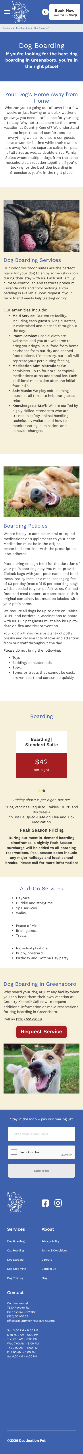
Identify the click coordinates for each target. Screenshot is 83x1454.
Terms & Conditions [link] (55, 1250)
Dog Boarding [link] (16, 1241)
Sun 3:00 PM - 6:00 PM (22, 1330)
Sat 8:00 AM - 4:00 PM (22, 1356)
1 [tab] (39, 790)
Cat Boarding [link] (16, 1250)
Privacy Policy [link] (51, 1241)
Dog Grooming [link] (17, 1268)
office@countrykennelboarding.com (31, 1320)
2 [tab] (43, 790)
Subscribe (41, 1170)
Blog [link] (45, 1278)
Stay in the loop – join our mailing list (41, 1119)
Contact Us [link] (49, 1268)
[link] (64, 12)
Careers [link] (47, 1259)
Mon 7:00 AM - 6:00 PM (22, 1334)
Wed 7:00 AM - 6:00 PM (23, 1343)
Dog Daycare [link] (16, 1259)
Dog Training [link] (15, 1278)
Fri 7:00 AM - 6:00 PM (21, 1352)
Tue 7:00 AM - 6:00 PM (22, 1339)
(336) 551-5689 (29, 1019)
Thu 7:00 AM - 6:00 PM (22, 1347)
